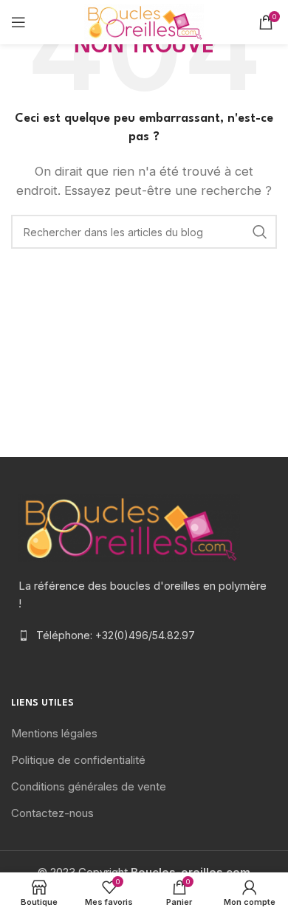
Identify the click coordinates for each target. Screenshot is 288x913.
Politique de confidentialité (78, 760)
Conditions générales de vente (88, 786)
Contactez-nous (52, 813)
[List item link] (144, 635)
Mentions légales (54, 733)
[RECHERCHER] (260, 232)
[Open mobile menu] (18, 22)
